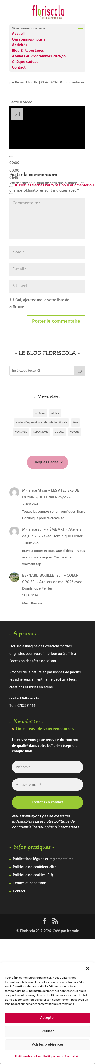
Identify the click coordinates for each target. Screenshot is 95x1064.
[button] (87, 968)
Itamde (73, 931)
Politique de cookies (28, 1056)
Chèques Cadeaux (47, 462)
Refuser (48, 1031)
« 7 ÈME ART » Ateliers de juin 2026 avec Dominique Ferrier (52, 533)
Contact (19, 67)
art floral (40, 413)
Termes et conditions (29, 883)
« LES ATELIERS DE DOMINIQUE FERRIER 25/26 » (50, 493)
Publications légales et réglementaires (43, 859)
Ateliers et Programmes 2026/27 (39, 56)
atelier (55, 413)
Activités (19, 45)
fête (75, 422)
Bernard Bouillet (26, 82)
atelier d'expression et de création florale (41, 422)
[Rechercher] (80, 371)
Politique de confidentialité (60, 1056)
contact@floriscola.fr (26, 698)
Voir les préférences (47, 1045)
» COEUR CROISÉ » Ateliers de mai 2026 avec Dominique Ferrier (52, 582)
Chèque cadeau (25, 62)
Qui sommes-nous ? (28, 39)
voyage (74, 431)
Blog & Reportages (28, 51)
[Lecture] (11, 156)
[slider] (14, 170)
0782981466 (26, 706)
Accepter (47, 1018)
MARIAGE (21, 431)
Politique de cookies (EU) (33, 875)
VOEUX (59, 431)
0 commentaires (72, 82)
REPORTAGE (40, 431)
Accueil (18, 34)
